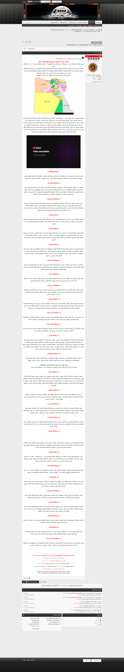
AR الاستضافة (72, 22)
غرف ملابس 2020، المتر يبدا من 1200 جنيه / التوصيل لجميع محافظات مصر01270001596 (82, 593)
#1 (23, 53)
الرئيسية (32, 660)
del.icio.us (98, 620)
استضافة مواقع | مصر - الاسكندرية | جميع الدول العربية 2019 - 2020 (86, 610)
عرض (25, 48)
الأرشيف (28, 660)
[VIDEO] (37, 624)
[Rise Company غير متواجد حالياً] (93, 67)
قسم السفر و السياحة (57, 30)
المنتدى (92, 22)
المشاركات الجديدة (97, 26)
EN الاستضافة (63, 22)
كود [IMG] (36, 622)
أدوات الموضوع (31, 48)
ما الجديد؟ (98, 22)
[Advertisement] (62, 36)
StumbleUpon (97, 623)
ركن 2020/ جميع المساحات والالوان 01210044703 (90, 602)
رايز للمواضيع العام (73, 30)
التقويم (84, 26)
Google (98, 625)
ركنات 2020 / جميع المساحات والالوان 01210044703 (90, 606)
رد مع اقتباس (26, 578)
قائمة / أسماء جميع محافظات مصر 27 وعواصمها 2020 (81, 45)
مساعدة (24, 2)
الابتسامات (36, 620)
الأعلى (24, 582)
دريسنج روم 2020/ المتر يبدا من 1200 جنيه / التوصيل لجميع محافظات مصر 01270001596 (82, 597)
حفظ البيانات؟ (36, 1)
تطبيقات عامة (79, 26)
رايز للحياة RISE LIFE (89, 30)
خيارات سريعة (71, 26)
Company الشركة (82, 22)
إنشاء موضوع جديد (96, 42)
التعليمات (90, 26)
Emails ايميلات (55, 22)
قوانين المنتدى (35, 629)
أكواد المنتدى (36, 618)
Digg (99, 618)
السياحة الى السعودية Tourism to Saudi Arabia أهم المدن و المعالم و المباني (61, 585)
